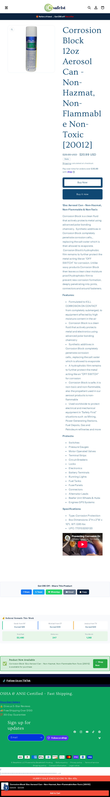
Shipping (67, 163)
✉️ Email (70, 592)
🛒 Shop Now (99, 663)
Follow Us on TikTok (19, 680)
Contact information (57, 766)
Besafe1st (17, 763)
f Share (26, 592)
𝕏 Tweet (38, 592)
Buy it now (82, 194)
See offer (69, 16)
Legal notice (74, 766)
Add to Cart (55, 793)
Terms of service (92, 763)
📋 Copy (83, 592)
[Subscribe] (41, 737)
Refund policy (62, 763)
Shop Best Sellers (10, 702)
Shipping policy (39, 766)
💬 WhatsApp (54, 592)
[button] (6, 7)
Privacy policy (76, 763)
